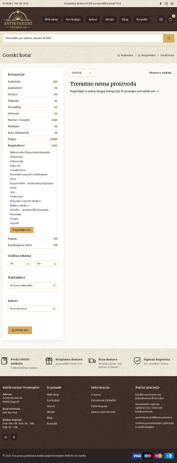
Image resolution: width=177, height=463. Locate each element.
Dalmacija (16, 156)
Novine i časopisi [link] (32, 120)
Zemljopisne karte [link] (32, 245)
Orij (12, 192)
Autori (51, 406)
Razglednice (148, 55)
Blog (50, 417)
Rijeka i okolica (19, 205)
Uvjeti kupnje (99, 406)
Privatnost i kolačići (103, 400)
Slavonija (15, 214)
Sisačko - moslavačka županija (29, 209)
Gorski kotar (18, 170)
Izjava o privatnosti (103, 411)
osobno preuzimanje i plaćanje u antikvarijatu (154, 425)
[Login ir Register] (161, 19)
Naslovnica (127, 55)
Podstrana (16, 196)
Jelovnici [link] (32, 113)
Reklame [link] (32, 126)
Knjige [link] (32, 139)
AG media (80, 455)
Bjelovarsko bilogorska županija (30, 152)
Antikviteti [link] (32, 88)
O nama (96, 394)
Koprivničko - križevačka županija (31, 183)
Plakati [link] (32, 238)
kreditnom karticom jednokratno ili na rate (149, 396)
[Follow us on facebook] (161, 3)
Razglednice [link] (32, 145)
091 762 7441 (21, 3)
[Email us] (172, 3)
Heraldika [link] (32, 107)
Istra (13, 178)
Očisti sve (21, 330)
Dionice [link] (32, 94)
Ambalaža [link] (32, 81)
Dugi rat (15, 165)
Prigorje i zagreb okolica (25, 201)
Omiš (13, 187)
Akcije (50, 411)
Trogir (14, 218)
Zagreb (14, 223)
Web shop (53, 394)
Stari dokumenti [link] (32, 132)
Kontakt (52, 423)
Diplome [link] (32, 100)
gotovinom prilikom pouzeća (153, 417)
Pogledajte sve (22, 229)
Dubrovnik (16, 161)
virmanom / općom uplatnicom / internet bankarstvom (148, 408)
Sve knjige (53, 400)
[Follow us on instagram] (167, 3)
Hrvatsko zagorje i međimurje (28, 174)
